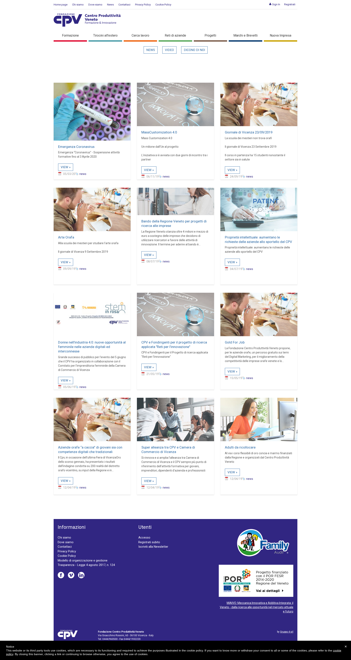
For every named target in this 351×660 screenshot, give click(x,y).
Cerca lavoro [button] (140, 35)
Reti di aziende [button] (175, 35)
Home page (60, 4)
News (110, 4)
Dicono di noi (194, 50)
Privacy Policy (143, 4)
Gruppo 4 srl (286, 631)
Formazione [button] (70, 35)
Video (169, 50)
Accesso (144, 537)
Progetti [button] (210, 35)
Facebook (61, 575)
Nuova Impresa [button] (280, 35)
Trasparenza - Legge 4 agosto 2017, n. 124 (86, 565)
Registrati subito (149, 542)
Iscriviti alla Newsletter (153, 546)
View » (65, 167)
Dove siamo (95, 4)
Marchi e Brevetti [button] (245, 35)
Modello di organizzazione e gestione (82, 560)
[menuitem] (274, 4)
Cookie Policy (163, 4)
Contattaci (124, 4)
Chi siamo (78, 4)
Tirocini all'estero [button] (105, 35)
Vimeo (71, 575)
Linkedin (81, 575)
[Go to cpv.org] (87, 20)
